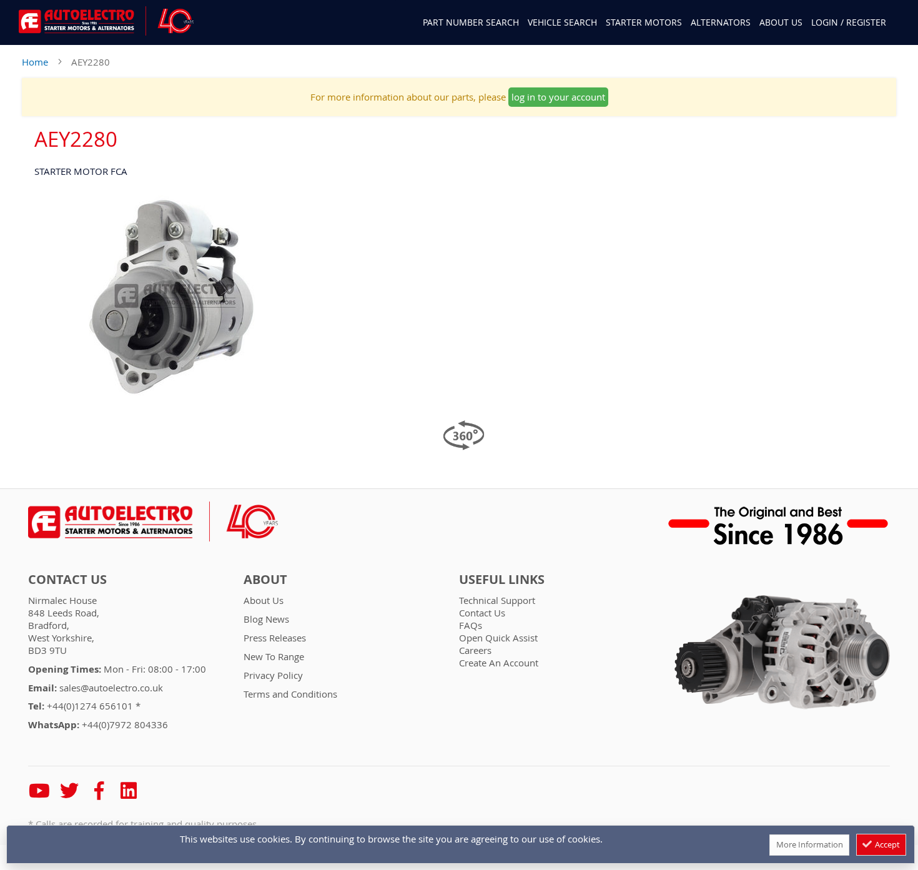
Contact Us (67, 579)
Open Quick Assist (498, 637)
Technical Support (497, 600)
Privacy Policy (273, 675)
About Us (780, 22)
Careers (475, 650)
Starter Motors (644, 22)
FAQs (470, 625)
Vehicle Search (562, 22)
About (265, 579)
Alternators (721, 22)
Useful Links (502, 579)
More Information (809, 844)
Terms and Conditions (290, 694)
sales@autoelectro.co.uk (111, 687)
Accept (886, 844)
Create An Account (498, 662)
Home (35, 62)
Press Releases (275, 637)
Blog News (266, 619)
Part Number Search (471, 22)
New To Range (274, 656)
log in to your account (558, 97)
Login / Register (848, 22)
